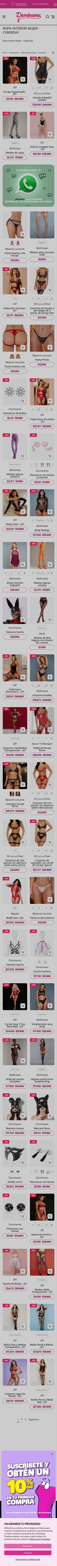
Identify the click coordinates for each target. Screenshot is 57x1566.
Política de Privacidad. (40, 1539)
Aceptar (28, 1552)
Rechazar (28, 1546)
